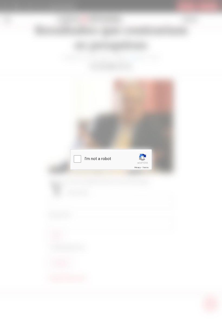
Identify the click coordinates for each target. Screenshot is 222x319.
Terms (145, 167)
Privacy (137, 167)
